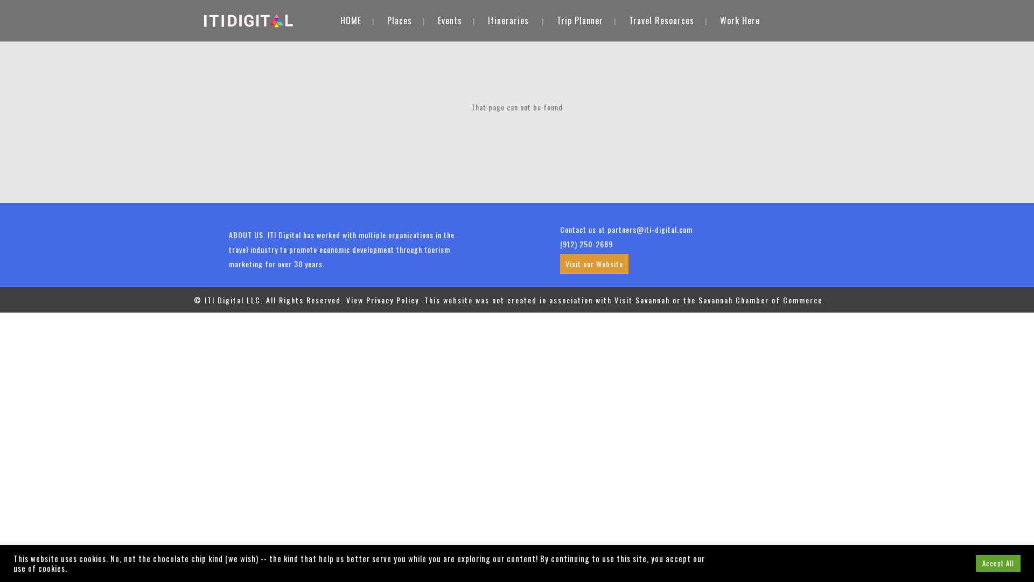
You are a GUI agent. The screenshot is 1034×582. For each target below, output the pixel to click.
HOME (350, 20)
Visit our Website (594, 263)
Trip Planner (580, 20)
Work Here (740, 20)
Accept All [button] (998, 563)
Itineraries (508, 20)
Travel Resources (661, 20)
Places (399, 20)
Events (450, 20)
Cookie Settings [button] (938, 563)
